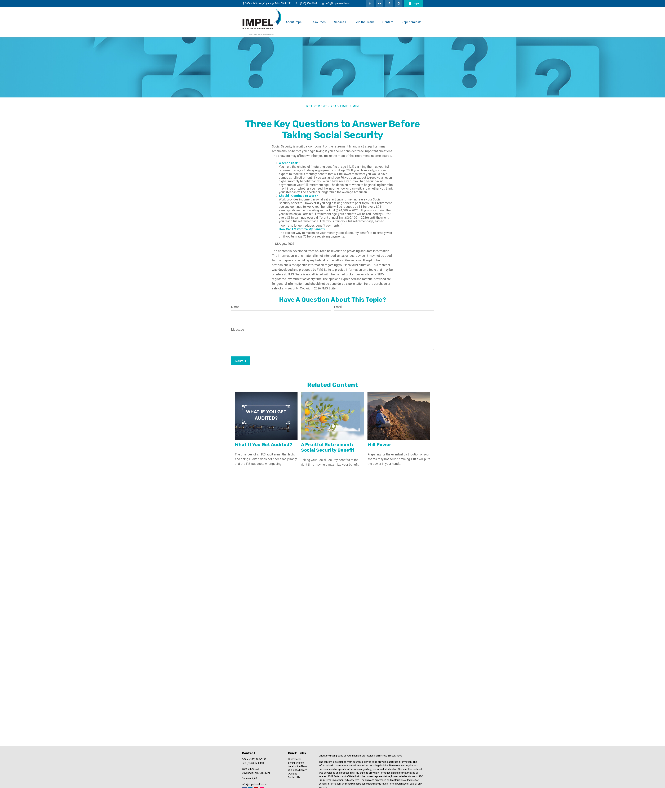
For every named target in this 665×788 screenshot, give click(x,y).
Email (338, 307)
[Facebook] (389, 3)
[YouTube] (379, 3)
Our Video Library (297, 770)
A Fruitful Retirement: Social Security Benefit (327, 447)
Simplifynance (296, 762)
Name (235, 307)
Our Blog (292, 773)
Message (237, 329)
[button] (294, 21)
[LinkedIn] (370, 3)
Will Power (379, 444)
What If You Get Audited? (263, 444)
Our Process (294, 759)
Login (416, 3)
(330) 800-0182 (308, 3)
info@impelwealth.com (338, 3)
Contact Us (294, 777)
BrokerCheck (395, 755)
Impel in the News (297, 766)
